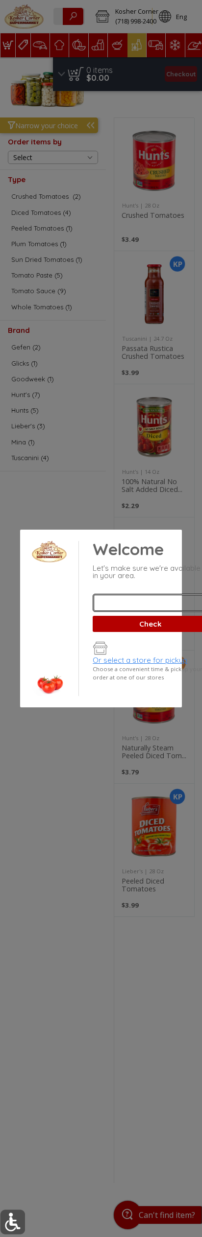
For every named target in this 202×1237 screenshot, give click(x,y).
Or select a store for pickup (140, 660)
